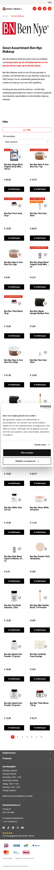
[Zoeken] (39, 9)
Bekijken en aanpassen (26, 461)
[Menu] (34, 9)
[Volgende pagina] (36, 737)
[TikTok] (8, 827)
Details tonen (40, 445)
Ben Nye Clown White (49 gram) (39, 508)
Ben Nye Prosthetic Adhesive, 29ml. (12, 606)
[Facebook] (4, 827)
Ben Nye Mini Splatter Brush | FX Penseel (39, 606)
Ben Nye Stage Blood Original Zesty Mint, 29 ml (40, 263)
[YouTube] (22, 827)
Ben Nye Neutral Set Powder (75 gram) (13, 655)
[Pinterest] (13, 827)
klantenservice (9, 752)
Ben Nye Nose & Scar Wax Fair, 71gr (39, 165)
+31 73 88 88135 (10, 821)
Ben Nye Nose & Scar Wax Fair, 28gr (13, 263)
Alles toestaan (27, 453)
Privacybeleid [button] (8, 858)
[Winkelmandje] (49, 9)
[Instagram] (18, 827)
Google (29, 796)
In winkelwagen (14, 189)
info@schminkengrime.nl (13, 818)
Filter (28, 130)
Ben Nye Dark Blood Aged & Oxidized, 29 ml (13, 557)
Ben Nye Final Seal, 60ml (38, 214)
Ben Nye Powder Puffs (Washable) (40, 557)
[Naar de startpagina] (15, 8)
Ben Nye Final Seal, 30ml (38, 361)
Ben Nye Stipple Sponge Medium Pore (39, 312)
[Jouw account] (44, 9)
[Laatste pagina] (41, 737)
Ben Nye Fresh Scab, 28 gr (13, 214)
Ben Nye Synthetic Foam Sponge (38, 655)
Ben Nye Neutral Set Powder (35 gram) (13, 704)
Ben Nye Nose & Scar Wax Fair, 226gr (13, 361)
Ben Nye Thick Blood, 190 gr (39, 704)
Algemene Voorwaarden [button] (24, 858)
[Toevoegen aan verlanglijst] (19, 156)
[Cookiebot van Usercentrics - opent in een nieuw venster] (40, 406)
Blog (49, 2)
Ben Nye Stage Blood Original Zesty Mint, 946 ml (13, 165)
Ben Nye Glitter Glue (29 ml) (13, 508)
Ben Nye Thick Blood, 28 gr (13, 312)
